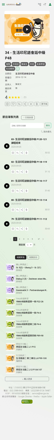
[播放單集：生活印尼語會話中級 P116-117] (7, 185)
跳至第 (22, 244)
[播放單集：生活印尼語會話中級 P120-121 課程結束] (7, 146)
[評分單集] (31, 104)
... (17, 69)
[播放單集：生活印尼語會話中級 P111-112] (7, 224)
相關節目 (33, 257)
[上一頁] (11, 239)
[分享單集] (25, 104)
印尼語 (16, 64)
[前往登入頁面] (50, 4)
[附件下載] (37, 104)
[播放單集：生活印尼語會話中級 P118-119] (7, 166)
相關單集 (21, 257)
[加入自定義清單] (19, 104)
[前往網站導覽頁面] (39, 4)
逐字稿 (44, 104)
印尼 (32, 64)
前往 (48, 125)
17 (39, 239)
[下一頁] (43, 239)
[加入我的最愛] (13, 104)
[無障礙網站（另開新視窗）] (27, 403)
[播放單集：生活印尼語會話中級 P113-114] (7, 205)
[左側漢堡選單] (3, 4)
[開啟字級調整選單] (44, 4)
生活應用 (10, 69)
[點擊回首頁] (13, 4)
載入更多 (28, 379)
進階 (8, 64)
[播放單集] (27, 29)
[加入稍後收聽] (7, 104)
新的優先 (47, 132)
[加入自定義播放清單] (17, 153)
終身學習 (41, 64)
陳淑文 (24, 64)
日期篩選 (29, 117)
